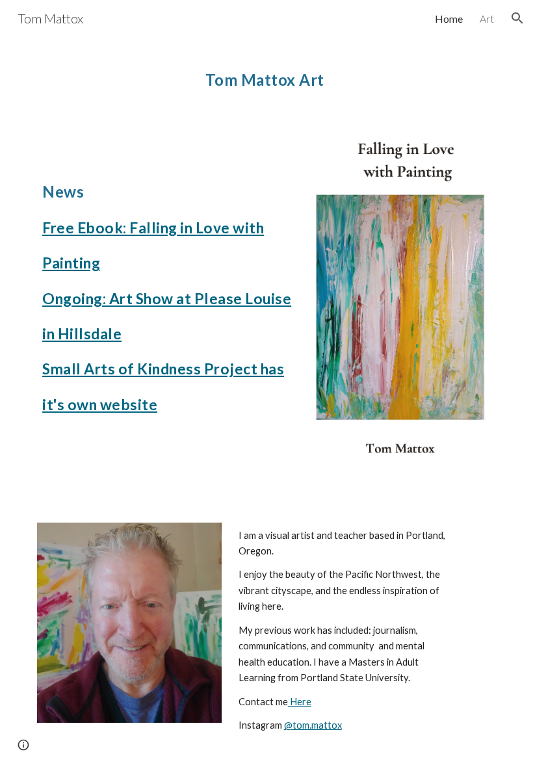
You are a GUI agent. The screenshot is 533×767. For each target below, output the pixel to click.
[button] (517, 18)
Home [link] (449, 18)
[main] (266, 75)
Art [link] (487, 18)
